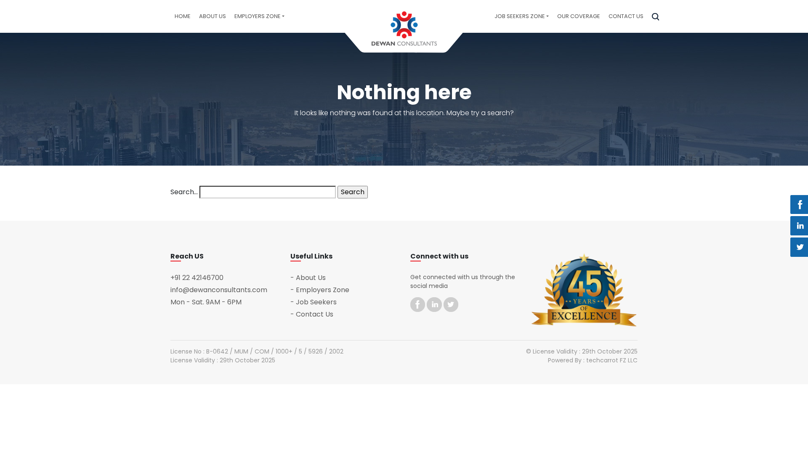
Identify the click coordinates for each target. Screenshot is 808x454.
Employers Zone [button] (257, 16)
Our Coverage (578, 16)
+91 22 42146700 (196, 277)
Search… (184, 192)
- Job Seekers (313, 302)
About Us (212, 16)
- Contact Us (311, 314)
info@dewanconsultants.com (218, 290)
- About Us (308, 277)
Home (183, 16)
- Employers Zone (319, 290)
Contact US (626, 16)
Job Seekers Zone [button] (519, 16)
